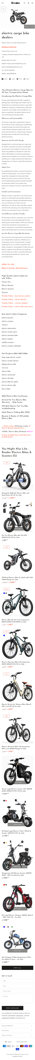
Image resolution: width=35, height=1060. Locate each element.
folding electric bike (9, 364)
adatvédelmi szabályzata (15, 1015)
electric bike (6, 371)
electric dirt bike (8, 378)
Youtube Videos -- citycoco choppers (15, 303)
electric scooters (7, 321)
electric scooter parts (9, 332)
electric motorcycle (8, 375)
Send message (12, 1008)
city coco (5, 368)
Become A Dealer (9, 416)
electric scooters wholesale (11, 346)
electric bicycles (7, 318)
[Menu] (3, 2)
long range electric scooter (11, 357)
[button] (24, 2)
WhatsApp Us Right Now (9, 47)
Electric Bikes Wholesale (18, 431)
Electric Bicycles (7, 285)
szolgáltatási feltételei (8, 1018)
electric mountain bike (10, 335)
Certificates (23, 396)
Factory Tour (6, 282)
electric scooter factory (10, 361)
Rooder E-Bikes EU (14, 1054)
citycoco (5, 325)
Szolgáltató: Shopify (17, 1056)
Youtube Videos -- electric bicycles (14, 299)
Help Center (17, 402)
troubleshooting (8, 408)
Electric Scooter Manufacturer (15, 268)
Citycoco (5, 292)
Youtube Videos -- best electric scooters (16, 296)
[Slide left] (26, 27)
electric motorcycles (9, 328)
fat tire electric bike (9, 385)
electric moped (7, 339)
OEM (27, 412)
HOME (4, 431)
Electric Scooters (8, 289)
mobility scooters (8, 342)
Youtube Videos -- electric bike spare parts (17, 306)
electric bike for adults (10, 382)
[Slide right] (32, 27)
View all (17, 968)
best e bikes (6, 389)
